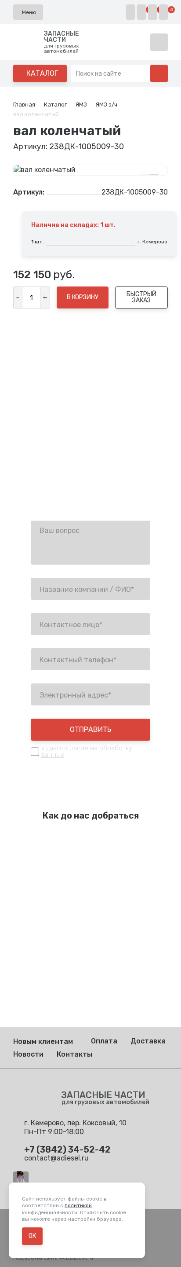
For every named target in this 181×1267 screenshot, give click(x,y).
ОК (32, 1236)
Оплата (104, 1041)
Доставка (148, 1041)
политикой (78, 1205)
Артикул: (28, 192)
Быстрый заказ (141, 297)
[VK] (21, 1179)
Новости (28, 1054)
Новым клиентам (43, 1041)
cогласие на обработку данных (86, 751)
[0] (141, 12)
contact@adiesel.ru (63, 485)
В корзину (82, 297)
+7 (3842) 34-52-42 (64, 462)
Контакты (74, 1054)
